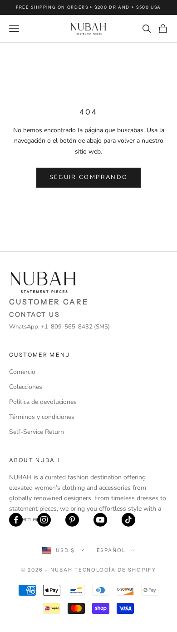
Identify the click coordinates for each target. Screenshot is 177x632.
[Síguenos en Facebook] (15, 519)
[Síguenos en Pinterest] (72, 519)
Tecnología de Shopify (115, 570)
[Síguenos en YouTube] (100, 519)
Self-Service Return (36, 432)
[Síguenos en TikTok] (128, 519)
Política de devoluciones (43, 402)
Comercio (22, 372)
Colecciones (25, 387)
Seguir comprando (88, 177)
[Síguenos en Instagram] (44, 519)
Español (111, 550)
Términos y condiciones (41, 417)
